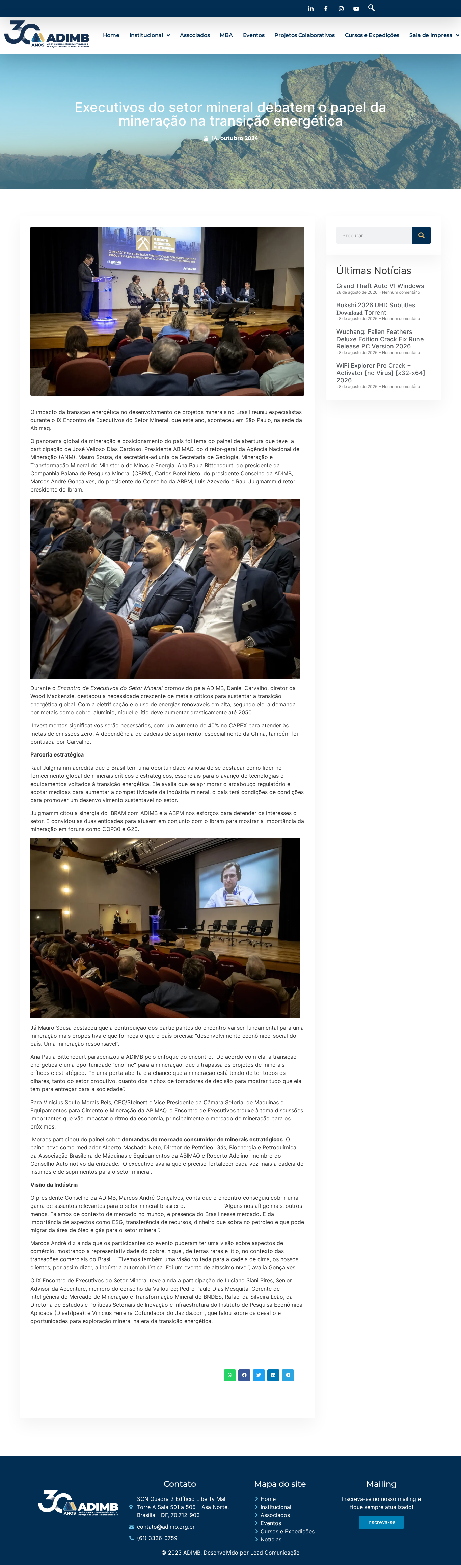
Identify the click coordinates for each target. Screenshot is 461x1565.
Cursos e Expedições (372, 35)
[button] (371, 8)
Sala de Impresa (431, 35)
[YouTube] (356, 8)
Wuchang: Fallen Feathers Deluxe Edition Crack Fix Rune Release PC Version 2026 (380, 339)
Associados (195, 35)
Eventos (254, 35)
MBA (226, 35)
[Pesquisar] (421, 235)
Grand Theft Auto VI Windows (380, 285)
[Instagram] (341, 8)
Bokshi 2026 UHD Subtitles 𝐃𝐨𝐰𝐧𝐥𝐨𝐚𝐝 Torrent (375, 308)
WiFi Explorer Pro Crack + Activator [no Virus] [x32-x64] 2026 (380, 372)
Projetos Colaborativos (304, 35)
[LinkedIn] (311, 8)
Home (111, 35)
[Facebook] (326, 8)
